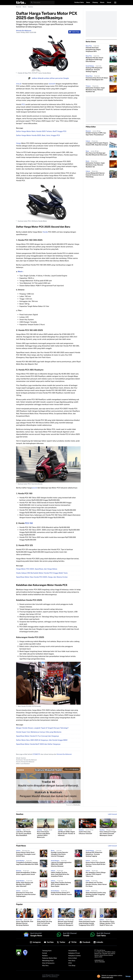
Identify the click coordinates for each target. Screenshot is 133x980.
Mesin (20, 271)
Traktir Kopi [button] (75, 32)
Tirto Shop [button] (71, 965)
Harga (18, 143)
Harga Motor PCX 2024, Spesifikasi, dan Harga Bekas (36, 569)
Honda (45, 232)
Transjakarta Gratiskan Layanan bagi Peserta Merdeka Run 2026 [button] (27, 863)
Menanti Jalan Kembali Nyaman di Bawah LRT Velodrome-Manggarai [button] (65, 923)
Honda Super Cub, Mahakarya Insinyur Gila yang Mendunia (38, 732)
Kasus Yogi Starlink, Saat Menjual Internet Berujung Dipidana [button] (24, 923)
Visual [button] (109, 2)
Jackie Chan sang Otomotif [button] (85, 832)
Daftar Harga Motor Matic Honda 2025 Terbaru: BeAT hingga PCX (41, 131)
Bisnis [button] (102, 2)
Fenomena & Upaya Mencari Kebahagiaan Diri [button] (97, 79)
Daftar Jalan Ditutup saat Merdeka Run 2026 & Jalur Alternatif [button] (24, 884)
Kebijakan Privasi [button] (74, 953)
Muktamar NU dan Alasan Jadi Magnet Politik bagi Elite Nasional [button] (94, 59)
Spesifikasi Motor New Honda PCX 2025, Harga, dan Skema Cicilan (42, 577)
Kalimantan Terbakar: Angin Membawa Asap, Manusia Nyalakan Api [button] (95, 89)
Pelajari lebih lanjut (107, 977)
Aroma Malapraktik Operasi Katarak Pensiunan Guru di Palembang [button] (95, 175)
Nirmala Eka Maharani (23, 30)
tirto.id (18, 84)
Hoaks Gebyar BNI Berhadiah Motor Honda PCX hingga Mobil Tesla (42, 573)
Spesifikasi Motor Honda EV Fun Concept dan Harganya (37, 736)
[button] (21, 2)
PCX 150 (29, 523)
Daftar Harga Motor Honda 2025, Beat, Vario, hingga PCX (38, 135)
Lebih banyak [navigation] (112, 814)
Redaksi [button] (45, 955)
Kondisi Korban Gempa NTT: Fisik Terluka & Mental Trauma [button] (61, 893)
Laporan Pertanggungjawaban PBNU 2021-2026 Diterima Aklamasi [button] (61, 864)
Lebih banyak (112, 846)
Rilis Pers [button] (45, 965)
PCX (23, 104)
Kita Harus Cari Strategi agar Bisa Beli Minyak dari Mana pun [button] (96, 154)
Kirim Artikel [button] (72, 958)
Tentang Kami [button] (46, 951)
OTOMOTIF (36, 754)
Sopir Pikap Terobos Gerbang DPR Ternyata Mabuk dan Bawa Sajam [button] (61, 884)
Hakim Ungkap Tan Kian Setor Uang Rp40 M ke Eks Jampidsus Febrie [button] (60, 874)
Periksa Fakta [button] (79, 2)
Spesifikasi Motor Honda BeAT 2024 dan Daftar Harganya (38, 744)
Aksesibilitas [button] (72, 951)
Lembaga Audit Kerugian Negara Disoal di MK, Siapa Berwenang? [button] (97, 144)
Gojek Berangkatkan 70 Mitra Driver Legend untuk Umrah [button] (26, 873)
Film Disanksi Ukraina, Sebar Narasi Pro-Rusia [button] (96, 884)
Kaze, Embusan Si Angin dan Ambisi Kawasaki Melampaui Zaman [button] (108, 833)
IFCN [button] (70, 963)
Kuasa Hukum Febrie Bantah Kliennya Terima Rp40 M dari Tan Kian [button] (95, 864)
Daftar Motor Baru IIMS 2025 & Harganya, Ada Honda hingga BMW (41, 740)
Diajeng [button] (95, 2)
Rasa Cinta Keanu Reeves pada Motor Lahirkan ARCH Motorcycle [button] (43, 834)
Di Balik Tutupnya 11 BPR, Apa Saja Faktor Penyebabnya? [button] (96, 134)
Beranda (18, 7)
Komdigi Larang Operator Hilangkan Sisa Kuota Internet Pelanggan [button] (59, 854)
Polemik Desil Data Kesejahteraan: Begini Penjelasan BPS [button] (93, 49)
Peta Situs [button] (71, 960)
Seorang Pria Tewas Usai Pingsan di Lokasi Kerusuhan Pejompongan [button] (26, 894)
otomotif (52, 84)
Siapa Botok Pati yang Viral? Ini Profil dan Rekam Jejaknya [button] (44, 923)
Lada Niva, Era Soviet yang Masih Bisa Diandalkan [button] (23, 833)
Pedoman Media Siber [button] (49, 958)
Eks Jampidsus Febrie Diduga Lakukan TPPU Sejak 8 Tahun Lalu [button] (96, 874)
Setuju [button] (128, 976)
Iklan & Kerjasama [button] (48, 963)
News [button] (88, 2)
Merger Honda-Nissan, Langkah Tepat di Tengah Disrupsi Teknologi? (42, 728)
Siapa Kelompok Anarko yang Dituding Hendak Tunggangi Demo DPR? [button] (96, 894)
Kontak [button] (44, 953)
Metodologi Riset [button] (48, 960)
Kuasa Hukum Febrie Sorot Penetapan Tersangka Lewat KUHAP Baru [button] (25, 854)
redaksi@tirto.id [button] (98, 960)
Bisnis (24, 7)
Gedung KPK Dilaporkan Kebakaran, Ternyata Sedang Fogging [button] (94, 69)
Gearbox (30, 7)
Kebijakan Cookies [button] (74, 955)
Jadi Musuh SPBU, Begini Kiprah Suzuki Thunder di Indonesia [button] (66, 833)
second (34, 488)
